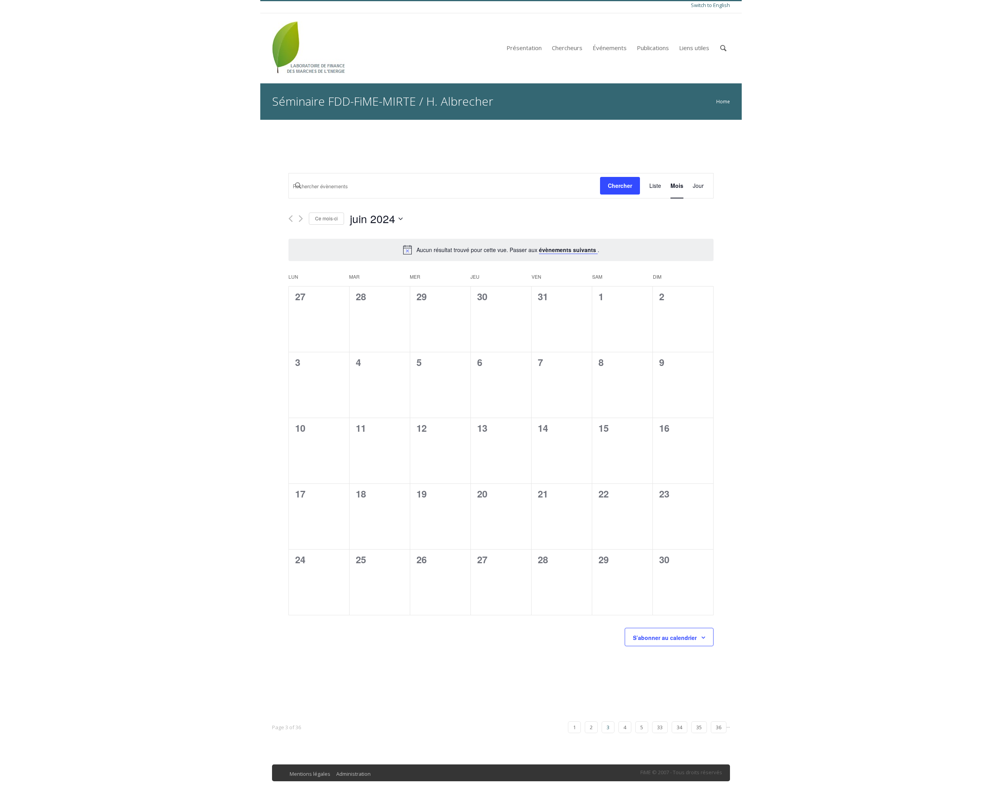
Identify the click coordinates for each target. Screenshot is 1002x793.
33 (660, 727)
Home (723, 101)
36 (718, 727)
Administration (353, 773)
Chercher (620, 185)
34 (679, 727)
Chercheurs (567, 48)
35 (699, 727)
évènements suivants (568, 250)
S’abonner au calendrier (665, 638)
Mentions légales (310, 773)
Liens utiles (694, 48)
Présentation (524, 48)
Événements (610, 48)
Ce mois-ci (326, 218)
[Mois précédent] (290, 218)
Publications (653, 48)
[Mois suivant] (301, 218)
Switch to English (710, 5)
